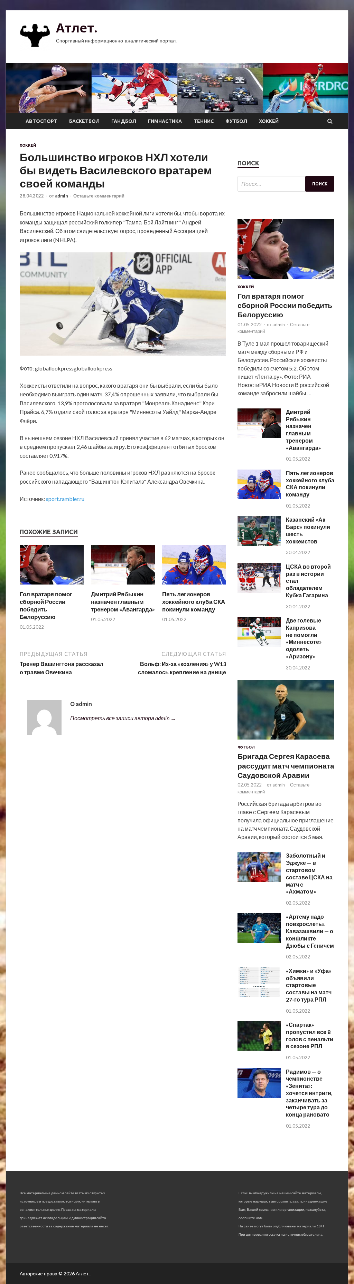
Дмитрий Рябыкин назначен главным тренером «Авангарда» (123, 601)
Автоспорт (41, 121)
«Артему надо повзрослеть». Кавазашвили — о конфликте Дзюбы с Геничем (310, 930)
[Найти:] (285, 184)
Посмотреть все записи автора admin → (123, 718)
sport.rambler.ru (65, 498)
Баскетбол (84, 121)
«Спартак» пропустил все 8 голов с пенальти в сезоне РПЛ (309, 1035)
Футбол (236, 121)
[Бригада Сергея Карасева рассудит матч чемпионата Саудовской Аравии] (285, 740)
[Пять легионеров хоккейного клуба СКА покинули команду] (194, 586)
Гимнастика (165, 121)
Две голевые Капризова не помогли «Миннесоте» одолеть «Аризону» (304, 638)
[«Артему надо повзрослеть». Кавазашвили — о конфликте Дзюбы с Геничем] (259, 941)
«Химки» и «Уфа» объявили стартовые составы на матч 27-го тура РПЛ (309, 985)
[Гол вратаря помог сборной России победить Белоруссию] (52, 586)
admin (61, 196)
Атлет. (76, 27)
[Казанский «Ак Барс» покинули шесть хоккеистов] (259, 543)
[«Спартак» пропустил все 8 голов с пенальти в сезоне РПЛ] (259, 1048)
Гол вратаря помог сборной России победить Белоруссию (46, 605)
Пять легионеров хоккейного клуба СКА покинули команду (193, 601)
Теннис (204, 121)
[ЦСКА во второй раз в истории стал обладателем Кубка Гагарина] (259, 590)
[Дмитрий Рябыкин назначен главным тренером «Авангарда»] (123, 586)
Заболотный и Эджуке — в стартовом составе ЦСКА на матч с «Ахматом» (309, 873)
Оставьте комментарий (98, 196)
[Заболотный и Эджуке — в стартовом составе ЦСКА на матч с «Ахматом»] (259, 879)
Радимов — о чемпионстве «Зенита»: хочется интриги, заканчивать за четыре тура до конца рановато (309, 1093)
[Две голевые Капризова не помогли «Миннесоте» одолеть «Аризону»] (259, 644)
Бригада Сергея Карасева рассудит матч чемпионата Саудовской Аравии (285, 765)
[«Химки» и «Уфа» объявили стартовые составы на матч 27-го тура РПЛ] (259, 995)
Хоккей (269, 121)
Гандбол (123, 121)
